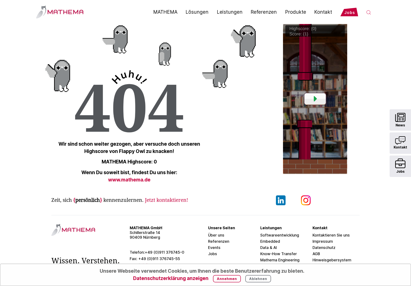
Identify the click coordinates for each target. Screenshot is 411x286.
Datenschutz (324, 247)
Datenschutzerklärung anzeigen (170, 278)
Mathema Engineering (279, 260)
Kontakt (323, 12)
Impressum (323, 241)
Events (214, 247)
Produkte (295, 12)
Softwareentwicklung (279, 235)
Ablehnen (258, 279)
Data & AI (268, 247)
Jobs (212, 254)
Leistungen (230, 12)
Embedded (270, 241)
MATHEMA (165, 12)
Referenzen (264, 12)
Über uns (216, 235)
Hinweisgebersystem (332, 260)
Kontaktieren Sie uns (331, 235)
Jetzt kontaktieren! (166, 200)
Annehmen (227, 279)
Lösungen (197, 12)
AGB (316, 254)
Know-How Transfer (278, 254)
